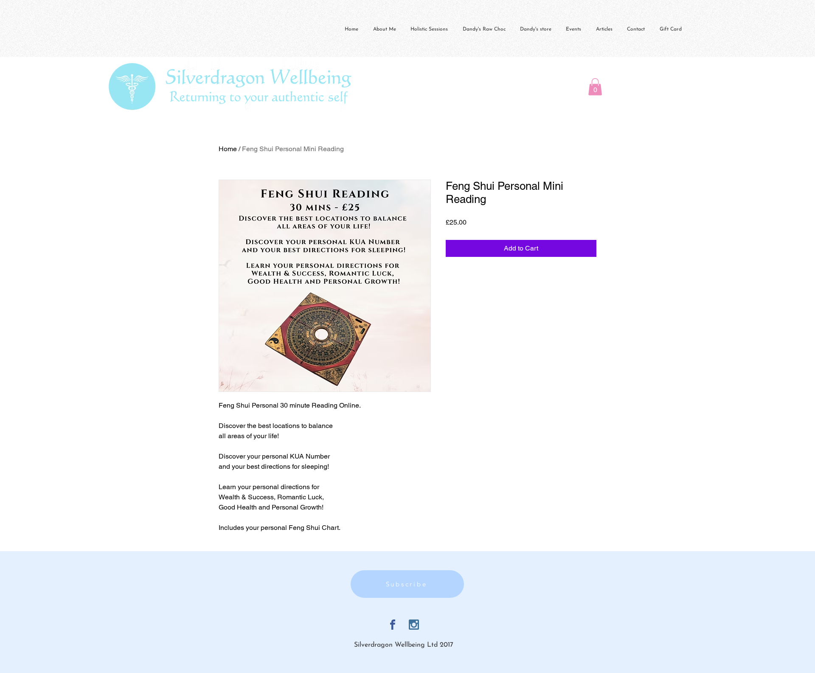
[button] (595, 87)
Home (228, 149)
